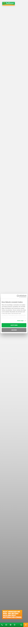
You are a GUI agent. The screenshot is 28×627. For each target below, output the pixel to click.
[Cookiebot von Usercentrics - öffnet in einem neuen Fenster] (20, 296)
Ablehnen (14, 330)
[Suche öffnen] (21, 625)
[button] (10, 625)
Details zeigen (20, 320)
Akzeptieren (14, 325)
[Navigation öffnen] (25, 625)
